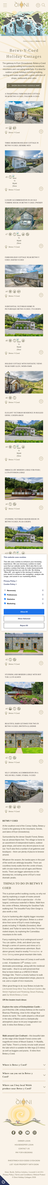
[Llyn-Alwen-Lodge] (24, 693)
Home (25, 41)
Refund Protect (39, 1175)
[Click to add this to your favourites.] (41, 131)
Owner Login (24, 1141)
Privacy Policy (8, 1175)
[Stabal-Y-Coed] (24, 791)
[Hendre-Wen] (24, 161)
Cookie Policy (10, 584)
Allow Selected (24, 619)
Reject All (24, 625)
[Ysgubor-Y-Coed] (24, 112)
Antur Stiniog (8, 954)
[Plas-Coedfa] (24, 538)
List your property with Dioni (24, 1164)
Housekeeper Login (24, 1145)
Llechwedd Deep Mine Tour (14, 989)
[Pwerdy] (24, 219)
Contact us (24, 1149)
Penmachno (34, 951)
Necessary (11, 590)
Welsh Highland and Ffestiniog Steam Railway (22, 992)
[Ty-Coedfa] (24, 325)
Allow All (24, 612)
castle (33, 963)
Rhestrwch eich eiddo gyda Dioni (24, 1161)
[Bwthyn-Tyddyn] (24, 644)
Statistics (11, 599)
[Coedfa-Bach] (24, 431)
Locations (31, 41)
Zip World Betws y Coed (16, 995)
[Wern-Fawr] (24, 382)
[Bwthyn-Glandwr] (24, 742)
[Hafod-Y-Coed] (24, 276)
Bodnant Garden (34, 989)
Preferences (12, 595)
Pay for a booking (24, 1152)
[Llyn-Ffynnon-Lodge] (24, 488)
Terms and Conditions (23, 1175)
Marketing (11, 604)
